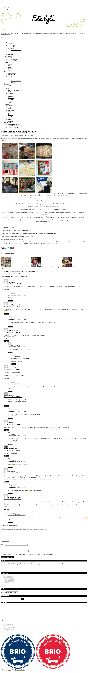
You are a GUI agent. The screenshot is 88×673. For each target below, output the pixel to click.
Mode (9, 91)
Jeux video (10, 76)
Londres (10, 113)
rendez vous (7, 122)
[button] (1, 4)
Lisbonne (10, 112)
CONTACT (7, 9)
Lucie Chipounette (13, 305)
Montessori (11, 48)
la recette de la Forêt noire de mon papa (21, 236)
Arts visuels (11, 43)
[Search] (22, 599)
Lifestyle (6, 84)
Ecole (5, 42)
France (9, 108)
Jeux (12, 51)
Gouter (9, 67)
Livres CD (10, 99)
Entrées (10, 64)
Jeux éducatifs (11, 74)
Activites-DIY (8, 56)
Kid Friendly (11, 330)
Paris (9, 118)
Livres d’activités (12, 60)
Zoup (9, 422)
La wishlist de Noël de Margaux (13, 273)
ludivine (10, 395)
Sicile (9, 119)
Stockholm (10, 121)
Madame (10, 282)
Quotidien (10, 93)
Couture (10, 57)
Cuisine (6, 62)
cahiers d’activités (16, 50)
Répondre (6, 289)
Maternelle (10, 96)
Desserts (10, 68)
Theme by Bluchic (20, 670)
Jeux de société (12, 73)
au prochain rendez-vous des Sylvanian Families (62, 217)
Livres (12, 53)
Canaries (10, 107)
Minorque (10, 115)
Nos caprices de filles (14, 497)
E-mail (3, 548)
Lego (12, 79)
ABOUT (6, 7)
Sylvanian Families (16, 81)
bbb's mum (11, 448)
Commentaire (5, 541)
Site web (3, 551)
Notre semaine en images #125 (18, 131)
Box (9, 87)
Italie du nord (11, 110)
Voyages (6, 104)
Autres (13, 82)
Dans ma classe (12, 47)
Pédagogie (10, 54)
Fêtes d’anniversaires (13, 90)
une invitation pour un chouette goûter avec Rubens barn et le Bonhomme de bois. (34, 233)
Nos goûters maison (13, 127)
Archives (3, 592)
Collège (10, 101)
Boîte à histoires (12, 45)
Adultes (10, 102)
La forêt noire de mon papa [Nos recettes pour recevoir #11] (21, 271)
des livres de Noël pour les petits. (21, 230)
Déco (9, 88)
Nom (2, 544)
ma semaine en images (18, 135)
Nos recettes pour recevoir (15, 125)
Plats (9, 65)
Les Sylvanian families (14, 124)
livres (5, 95)
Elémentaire (11, 98)
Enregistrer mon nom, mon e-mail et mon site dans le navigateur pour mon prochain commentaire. (29, 554)
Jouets (9, 77)
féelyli (2, 29)
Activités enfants (12, 59)
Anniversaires (11, 70)
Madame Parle (36, 138)
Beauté (9, 85)
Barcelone (10, 105)
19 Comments (29, 135)
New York (10, 116)
